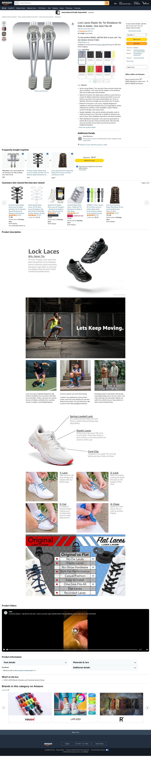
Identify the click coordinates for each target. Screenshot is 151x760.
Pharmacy (69, 8)
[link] (38, 160)
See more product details (87, 127)
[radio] (4, 24)
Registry (55, 8)
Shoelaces (58, 17)
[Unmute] (147, 649)
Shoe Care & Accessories (46, 17)
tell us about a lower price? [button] (24, 670)
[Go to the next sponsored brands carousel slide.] (147, 707)
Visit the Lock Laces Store (86, 29)
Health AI (11, 8)
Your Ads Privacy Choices (98, 750)
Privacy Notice (60, 750)
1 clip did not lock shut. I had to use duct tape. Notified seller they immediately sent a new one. (52, 614)
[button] (4, 8)
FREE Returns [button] (83, 42)
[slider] (71, 649)
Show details (82, 170)
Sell (49, 8)
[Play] (3, 650)
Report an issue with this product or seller (93, 145)
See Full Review (91, 614)
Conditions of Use (50, 750)
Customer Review (14, 614)
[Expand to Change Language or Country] (73, 744)
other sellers (102, 44)
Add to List (130, 67)
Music (62, 8)
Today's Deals (20, 8)
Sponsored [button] (4, 690)
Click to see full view (41, 91)
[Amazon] (7, 3)
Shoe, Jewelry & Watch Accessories (28, 17)
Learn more (86, 140)
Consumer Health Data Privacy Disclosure (77, 750)
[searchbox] (62, 3)
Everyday (77, 8)
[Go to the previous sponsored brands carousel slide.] (3, 707)
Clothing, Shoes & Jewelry (9, 17)
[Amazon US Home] (48, 744)
